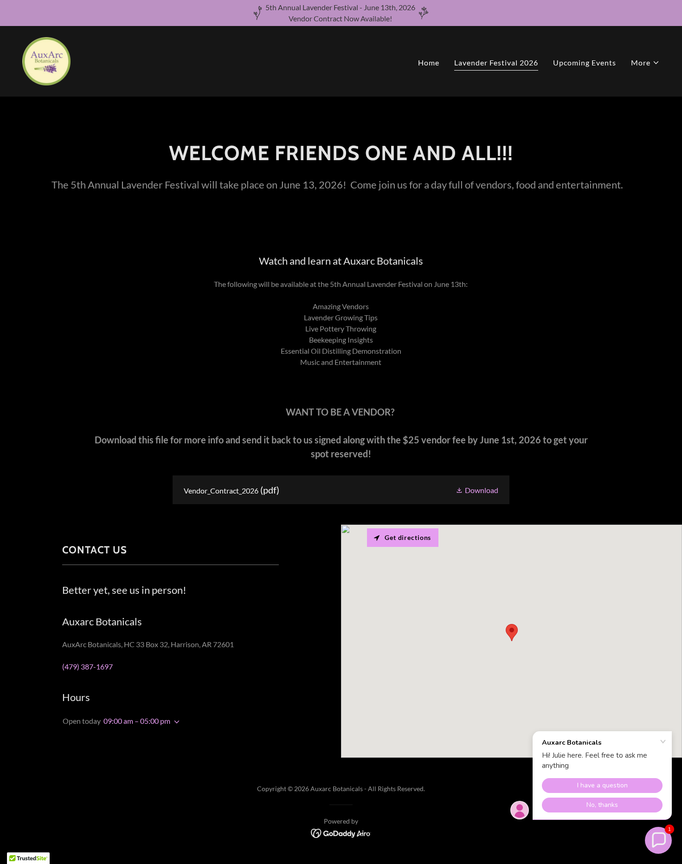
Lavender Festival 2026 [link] (496, 62)
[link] (46, 60)
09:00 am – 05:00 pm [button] (136, 720)
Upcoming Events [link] (584, 62)
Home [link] (428, 62)
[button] (645, 62)
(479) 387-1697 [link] (87, 666)
